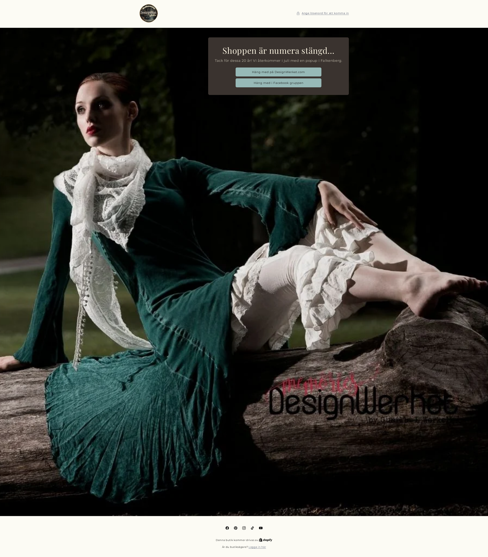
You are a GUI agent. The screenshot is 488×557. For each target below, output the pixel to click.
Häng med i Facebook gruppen (278, 83)
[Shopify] (265, 540)
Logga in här (257, 546)
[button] (322, 13)
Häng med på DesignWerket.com (278, 72)
